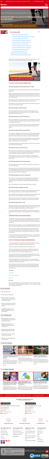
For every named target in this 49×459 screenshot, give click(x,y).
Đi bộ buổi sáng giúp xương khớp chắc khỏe (21, 49)
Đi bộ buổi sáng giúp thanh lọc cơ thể (20, 51)
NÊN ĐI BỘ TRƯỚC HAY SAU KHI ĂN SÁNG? (19, 53)
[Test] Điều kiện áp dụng (5, 291)
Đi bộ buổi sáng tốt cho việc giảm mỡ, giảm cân (21, 40)
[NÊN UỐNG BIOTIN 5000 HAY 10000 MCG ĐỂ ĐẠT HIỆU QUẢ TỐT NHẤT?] (41, 376)
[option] (10, 356)
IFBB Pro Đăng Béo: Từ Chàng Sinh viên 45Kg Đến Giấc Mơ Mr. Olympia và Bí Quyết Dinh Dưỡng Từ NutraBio (10, 383)
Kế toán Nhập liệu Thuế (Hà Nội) (7, 294)
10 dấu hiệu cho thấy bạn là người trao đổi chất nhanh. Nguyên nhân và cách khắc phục (8, 304)
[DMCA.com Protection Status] (44, 455)
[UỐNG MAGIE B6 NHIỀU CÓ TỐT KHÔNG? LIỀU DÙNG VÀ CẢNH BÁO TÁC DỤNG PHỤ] (25, 376)
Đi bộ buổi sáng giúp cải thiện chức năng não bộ (22, 42)
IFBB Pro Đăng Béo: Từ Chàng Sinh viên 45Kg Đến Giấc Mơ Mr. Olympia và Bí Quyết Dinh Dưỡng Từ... (8, 299)
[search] (2, 7)
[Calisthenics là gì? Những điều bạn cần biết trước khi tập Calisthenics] (41, 350)
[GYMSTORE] (8, 5)
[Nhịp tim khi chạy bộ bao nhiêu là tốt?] (25, 350)
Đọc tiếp (4, 365)
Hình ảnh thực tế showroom (6, 411)
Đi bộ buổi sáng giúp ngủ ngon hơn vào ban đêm (22, 45)
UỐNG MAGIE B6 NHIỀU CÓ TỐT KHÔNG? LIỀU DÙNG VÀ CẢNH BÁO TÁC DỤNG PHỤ (7, 310)
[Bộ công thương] (35, 456)
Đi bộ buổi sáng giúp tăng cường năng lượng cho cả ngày (23, 36)
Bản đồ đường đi (4, 413)
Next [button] (47, 356)
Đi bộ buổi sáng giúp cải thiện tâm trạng (20, 38)
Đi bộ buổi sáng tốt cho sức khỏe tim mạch (21, 43)
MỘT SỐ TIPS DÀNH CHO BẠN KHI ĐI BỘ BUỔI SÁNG (21, 54)
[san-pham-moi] (4, 32)
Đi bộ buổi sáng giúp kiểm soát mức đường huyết (22, 47)
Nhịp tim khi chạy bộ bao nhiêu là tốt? (25, 355)
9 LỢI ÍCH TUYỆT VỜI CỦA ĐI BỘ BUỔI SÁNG (19, 34)
